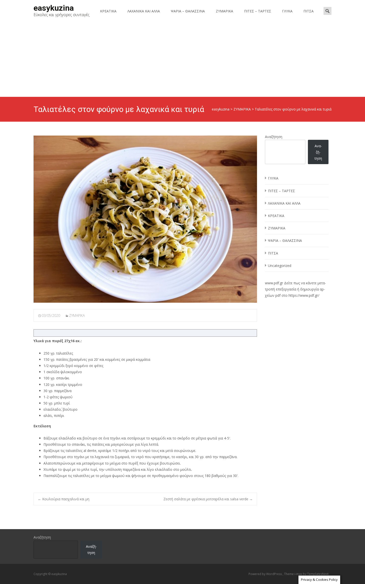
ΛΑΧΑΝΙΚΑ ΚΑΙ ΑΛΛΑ (143, 11)
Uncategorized (279, 265)
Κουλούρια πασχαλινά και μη (63, 499)
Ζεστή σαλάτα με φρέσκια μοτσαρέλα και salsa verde (208, 499)
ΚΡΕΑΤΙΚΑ (108, 11)
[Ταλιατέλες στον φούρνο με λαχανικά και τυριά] (145, 219)
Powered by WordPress (266, 574)
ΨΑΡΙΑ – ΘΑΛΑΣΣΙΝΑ (188, 11)
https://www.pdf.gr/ (304, 295)
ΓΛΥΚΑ (287, 11)
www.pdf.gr (274, 283)
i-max (298, 574)
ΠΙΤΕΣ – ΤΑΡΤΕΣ (257, 11)
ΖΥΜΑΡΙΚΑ (224, 11)
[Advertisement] (182, 59)
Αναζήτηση (273, 136)
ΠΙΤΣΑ (308, 11)
